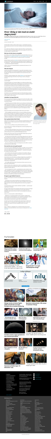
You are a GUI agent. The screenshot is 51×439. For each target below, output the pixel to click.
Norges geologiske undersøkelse (24, 421)
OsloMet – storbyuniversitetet (24, 430)
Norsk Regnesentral (22, 424)
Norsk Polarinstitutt (22, 423)
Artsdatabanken (8, 402)
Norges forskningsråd (23, 420)
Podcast (40, 1)
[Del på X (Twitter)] (6, 213)
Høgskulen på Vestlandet (9, 418)
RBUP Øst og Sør (37, 402)
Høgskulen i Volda (8, 417)
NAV (6, 427)
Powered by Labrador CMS (25, 434)
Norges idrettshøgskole (23, 422)
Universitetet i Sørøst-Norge (38, 425)
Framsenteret (7, 410)
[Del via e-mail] (9, 213)
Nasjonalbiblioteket (22, 406)
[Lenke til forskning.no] (18, 1)
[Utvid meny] (46, 1)
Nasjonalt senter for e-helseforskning (25, 410)
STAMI (35, 410)
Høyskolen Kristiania (8, 419)
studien (16, 60)
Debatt (35, 1)
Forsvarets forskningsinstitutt (10, 409)
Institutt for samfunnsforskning (10, 420)
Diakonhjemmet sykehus (9, 403)
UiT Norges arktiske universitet (39, 418)
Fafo (6, 406)
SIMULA (36, 405)
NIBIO (6, 428)
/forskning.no (37, 375)
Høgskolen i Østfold (8, 416)
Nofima (21, 414)
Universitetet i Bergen (37, 420)
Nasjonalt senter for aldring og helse (25, 409)
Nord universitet (22, 415)
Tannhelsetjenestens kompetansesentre (40, 416)
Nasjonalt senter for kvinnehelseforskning (25, 411)
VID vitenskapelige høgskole (38, 429)
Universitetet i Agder (37, 419)
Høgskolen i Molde (8, 415)
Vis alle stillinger (25, 286)
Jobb (43, 1)
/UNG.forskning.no (38, 377)
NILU (6, 431)
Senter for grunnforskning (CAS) (39, 407)
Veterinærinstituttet (37, 428)
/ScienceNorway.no (38, 379)
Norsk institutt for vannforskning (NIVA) (25, 429)
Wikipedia (22, 75)
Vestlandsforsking (37, 427)
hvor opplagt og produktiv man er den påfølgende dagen (19, 56)
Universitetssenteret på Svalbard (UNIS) (40, 426)
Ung (37, 1)
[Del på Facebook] (5, 213)
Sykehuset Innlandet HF (38, 415)
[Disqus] (25, 225)
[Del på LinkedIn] (7, 213)
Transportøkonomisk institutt (39, 417)
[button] (6, 279)
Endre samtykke (9, 394)
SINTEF (36, 406)
